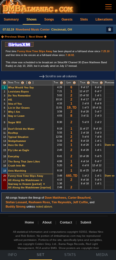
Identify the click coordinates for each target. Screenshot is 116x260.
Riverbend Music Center (33, 29)
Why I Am (14, 112)
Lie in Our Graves (19, 107)
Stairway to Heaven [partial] (25, 184)
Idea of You (15, 103)
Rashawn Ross (39, 202)
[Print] (109, 29)
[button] (4, 82)
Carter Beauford (79, 197)
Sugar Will (14, 122)
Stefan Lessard (16, 202)
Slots (84, 19)
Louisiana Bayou (18, 91)
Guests (67, 19)
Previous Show (14, 36)
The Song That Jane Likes (24, 161)
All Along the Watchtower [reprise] (30, 187)
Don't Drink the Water (21, 129)
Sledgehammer (17, 141)
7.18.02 (70, 55)
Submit (85, 222)
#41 (10, 99)
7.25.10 (105, 51)
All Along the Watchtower (24, 180)
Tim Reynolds (61, 202)
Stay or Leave (16, 116)
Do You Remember (19, 95)
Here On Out (15, 145)
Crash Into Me (16, 165)
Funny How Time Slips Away (34, 51)
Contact (66, 222)
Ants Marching (17, 170)
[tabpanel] (58, 126)
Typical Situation (18, 137)
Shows (31, 19)
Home (29, 222)
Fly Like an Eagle (18, 150)
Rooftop (13, 133)
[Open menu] (108, 6)
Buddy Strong (16, 206)
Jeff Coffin (80, 202)
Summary (11, 19)
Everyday (13, 156)
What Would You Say (21, 87)
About (47, 222)
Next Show (36, 36)
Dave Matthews (55, 197)
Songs (49, 19)
